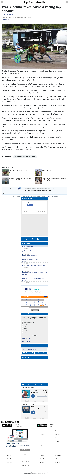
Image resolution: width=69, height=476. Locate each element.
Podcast (58, 462)
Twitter (43, 458)
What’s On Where (47, 170)
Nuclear (26, 324)
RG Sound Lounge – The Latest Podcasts (35, 384)
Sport (41, 438)
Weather (57, 438)
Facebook (43, 455)
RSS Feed (58, 458)
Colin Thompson (7, 15)
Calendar (57, 441)
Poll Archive (26, 341)
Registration (24, 458)
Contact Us (9, 458)
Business (42, 434)
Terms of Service (49, 196)
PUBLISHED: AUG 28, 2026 (28, 388)
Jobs (56, 431)
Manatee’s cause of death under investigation (33, 284)
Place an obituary (41, 352)
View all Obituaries (28, 352)
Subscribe (9, 462)
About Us (9, 455)
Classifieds (57, 434)
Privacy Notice (25, 461)
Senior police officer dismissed (29, 255)
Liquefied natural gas (29, 322)
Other (25, 332)
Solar (25, 328)
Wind (25, 330)
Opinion (42, 445)
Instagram (43, 462)
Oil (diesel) (26, 326)
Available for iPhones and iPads (18, 425)
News (41, 431)
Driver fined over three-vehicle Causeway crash (34, 265)
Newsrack (57, 445)
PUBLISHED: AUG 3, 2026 (28, 404)
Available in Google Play (51, 425)
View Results (26, 338)
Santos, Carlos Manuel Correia (29, 349)
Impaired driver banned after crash (30, 269)
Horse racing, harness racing (25, 157)
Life (41, 441)
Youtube (58, 455)
